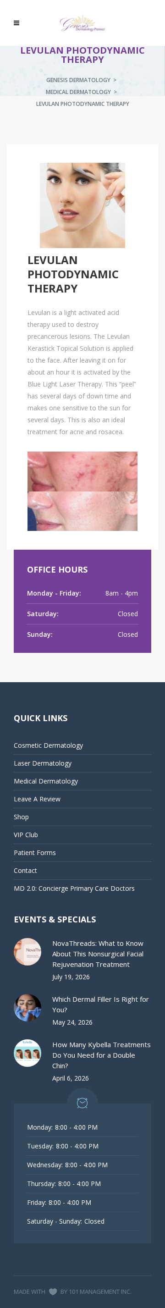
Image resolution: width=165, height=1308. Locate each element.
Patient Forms (35, 852)
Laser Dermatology (43, 763)
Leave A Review (37, 799)
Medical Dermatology (78, 92)
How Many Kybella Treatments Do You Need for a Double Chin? (101, 1055)
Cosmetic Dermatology (48, 745)
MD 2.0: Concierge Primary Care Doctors (74, 888)
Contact (25, 870)
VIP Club (26, 834)
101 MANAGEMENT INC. (100, 1291)
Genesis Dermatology (78, 80)
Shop (21, 816)
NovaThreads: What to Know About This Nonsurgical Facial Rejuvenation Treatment (97, 953)
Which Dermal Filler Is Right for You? (100, 1004)
